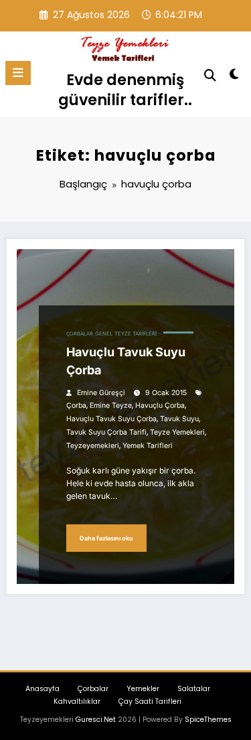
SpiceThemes (208, 720)
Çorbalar (79, 334)
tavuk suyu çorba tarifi (106, 432)
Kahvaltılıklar (77, 701)
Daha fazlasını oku (106, 538)
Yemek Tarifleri (147, 445)
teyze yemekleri (177, 432)
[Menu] (18, 73)
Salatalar (193, 689)
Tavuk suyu (179, 419)
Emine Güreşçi (101, 392)
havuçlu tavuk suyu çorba (111, 419)
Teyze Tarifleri (135, 334)
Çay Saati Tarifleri (149, 701)
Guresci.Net (96, 720)
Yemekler (143, 689)
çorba (76, 405)
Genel (103, 334)
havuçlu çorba (160, 405)
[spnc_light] (234, 76)
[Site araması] (210, 75)
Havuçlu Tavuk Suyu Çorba (125, 361)
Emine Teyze (111, 405)
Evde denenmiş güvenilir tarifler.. (125, 89)
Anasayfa (42, 689)
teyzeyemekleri (92, 445)
